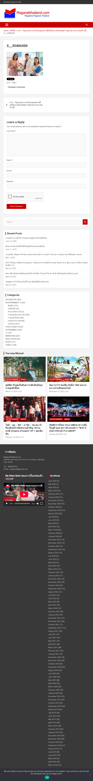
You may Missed (14, 353)
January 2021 (53, 654)
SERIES (11, 306)
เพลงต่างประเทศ (14, 321)
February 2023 (54, 572)
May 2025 (52, 484)
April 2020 (52, 683)
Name (10, 160)
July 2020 (52, 674)
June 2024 (52, 520)
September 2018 (54, 745)
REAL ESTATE (10, 339)
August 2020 (53, 670)
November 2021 (54, 621)
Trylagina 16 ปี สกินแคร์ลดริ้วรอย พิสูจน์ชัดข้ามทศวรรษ (27, 282)
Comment (11, 131)
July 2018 (52, 752)
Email (9, 171)
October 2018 (53, 742)
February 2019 (54, 729)
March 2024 (53, 530)
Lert (20, 391)
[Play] (7, 503)
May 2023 (52, 562)
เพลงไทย (11, 324)
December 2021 (54, 618)
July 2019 (52, 713)
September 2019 (54, 706)
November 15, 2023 (56, 391)
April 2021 (52, 644)
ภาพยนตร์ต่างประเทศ (16, 315)
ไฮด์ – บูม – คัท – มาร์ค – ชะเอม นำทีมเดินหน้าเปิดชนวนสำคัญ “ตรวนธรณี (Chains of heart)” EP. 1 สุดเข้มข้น (24, 429)
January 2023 (53, 576)
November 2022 (54, 582)
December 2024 (54, 500)
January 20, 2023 (55, 434)
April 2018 (52, 762)
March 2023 (53, 569)
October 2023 (53, 546)
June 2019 (52, 716)
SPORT (8, 342)
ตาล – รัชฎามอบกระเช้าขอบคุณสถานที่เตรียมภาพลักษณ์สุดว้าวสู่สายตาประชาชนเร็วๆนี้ (26, 105)
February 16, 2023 (12, 437)
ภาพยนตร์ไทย (13, 318)
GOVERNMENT (11, 330)
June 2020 (52, 677)
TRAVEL (8, 345)
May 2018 (52, 758)
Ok (47, 777)
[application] (24, 494)
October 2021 (53, 625)
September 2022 (54, 589)
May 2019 (52, 719)
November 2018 (54, 739)
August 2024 (53, 513)
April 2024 (52, 527)
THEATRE (11, 309)
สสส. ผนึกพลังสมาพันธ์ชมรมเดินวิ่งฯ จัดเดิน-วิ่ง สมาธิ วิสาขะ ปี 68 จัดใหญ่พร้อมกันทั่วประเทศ (41, 273)
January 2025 (53, 497)
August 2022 (53, 592)
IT (6, 333)
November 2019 (54, 700)
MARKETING (10, 336)
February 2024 (54, 533)
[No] (90, 774)
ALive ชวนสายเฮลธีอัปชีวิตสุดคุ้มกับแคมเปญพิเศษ (25, 246)
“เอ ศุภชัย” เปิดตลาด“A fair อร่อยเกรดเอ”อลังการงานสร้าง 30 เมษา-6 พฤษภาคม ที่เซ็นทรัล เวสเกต (43, 254)
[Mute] (37, 503)
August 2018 (53, 749)
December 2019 (54, 696)
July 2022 (52, 595)
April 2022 (52, 605)
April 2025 (52, 487)
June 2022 (52, 598)
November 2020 (54, 660)
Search (85, 222)
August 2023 (53, 553)
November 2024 (54, 504)
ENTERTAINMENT (12, 303)
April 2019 (52, 722)
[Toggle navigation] (7, 25)
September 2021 (54, 628)
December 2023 (54, 540)
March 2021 (53, 647)
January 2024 (53, 536)
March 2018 (53, 765)
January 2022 (53, 615)
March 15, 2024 (11, 391)
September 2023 (54, 549)
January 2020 (53, 693)
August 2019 (53, 709)
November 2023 (54, 543)
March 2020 (53, 687)
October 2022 (53, 585)
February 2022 (54, 611)
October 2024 (53, 507)
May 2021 (52, 641)
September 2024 (54, 510)
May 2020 (52, 680)
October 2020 (53, 664)
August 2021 (53, 631)
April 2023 (52, 566)
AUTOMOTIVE (10, 300)
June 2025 (52, 481)
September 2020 (54, 667)
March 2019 (53, 726)
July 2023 (52, 556)
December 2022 (54, 579)
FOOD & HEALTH (12, 327)
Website (10, 181)
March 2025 (53, 491)
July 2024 (52, 517)
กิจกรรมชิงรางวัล (14, 312)
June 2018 (52, 755)
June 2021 (52, 638)
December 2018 (54, 736)
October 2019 (53, 703)
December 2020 (54, 657)
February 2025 (54, 494)
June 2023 (52, 559)
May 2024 (52, 523)
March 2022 (53, 608)
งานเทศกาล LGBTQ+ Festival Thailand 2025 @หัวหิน (26, 238)
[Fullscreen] (41, 503)
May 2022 (52, 602)
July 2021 (52, 634)
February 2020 (54, 690)
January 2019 (53, 732)
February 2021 (54, 651)
